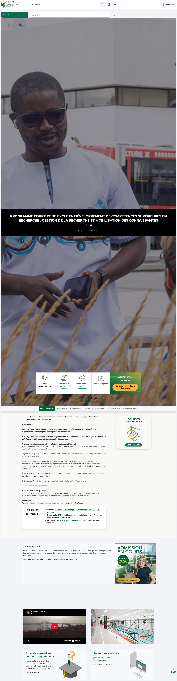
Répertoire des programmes (14, 15)
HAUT (173, 672)
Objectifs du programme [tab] (68, 408)
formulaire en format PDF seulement (71, 481)
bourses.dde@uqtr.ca (102, 660)
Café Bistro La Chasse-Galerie (67, 520)
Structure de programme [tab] (124, 408)
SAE (59, 515)
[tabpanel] (88, 474)
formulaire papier (81, 417)
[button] (111, 4)
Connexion (169, 4)
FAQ (75, 559)
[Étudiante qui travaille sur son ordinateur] (135, 563)
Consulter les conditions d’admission (125, 387)
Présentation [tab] (47, 408)
